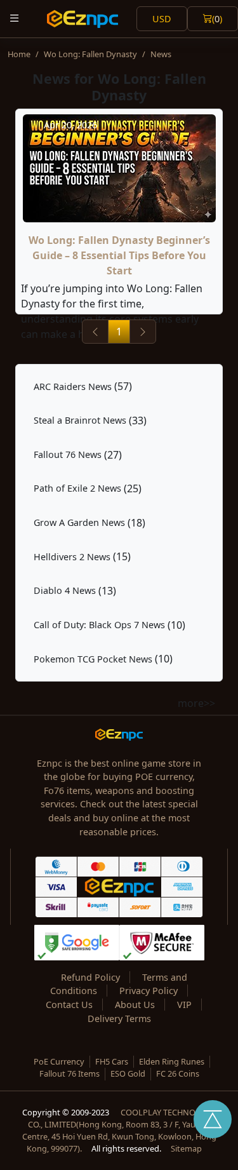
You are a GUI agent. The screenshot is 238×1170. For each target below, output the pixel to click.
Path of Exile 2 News (77, 488)
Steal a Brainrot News (80, 420)
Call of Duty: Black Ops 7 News (99, 625)
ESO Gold (127, 1073)
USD (161, 19)
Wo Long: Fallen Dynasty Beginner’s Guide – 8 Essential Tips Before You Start (119, 255)
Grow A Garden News (79, 522)
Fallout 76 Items (69, 1073)
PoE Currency (59, 1061)
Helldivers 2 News (72, 557)
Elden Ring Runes (171, 1061)
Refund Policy (90, 977)
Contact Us (69, 1005)
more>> (196, 703)
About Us (135, 1005)
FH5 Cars (111, 1061)
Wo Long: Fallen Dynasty (90, 54)
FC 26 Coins (177, 1073)
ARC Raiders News (73, 386)
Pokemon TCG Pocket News (93, 659)
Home (19, 54)
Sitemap (186, 1148)
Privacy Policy (148, 991)
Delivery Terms (119, 1018)
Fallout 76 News (68, 454)
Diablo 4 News (65, 590)
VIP (184, 1005)
